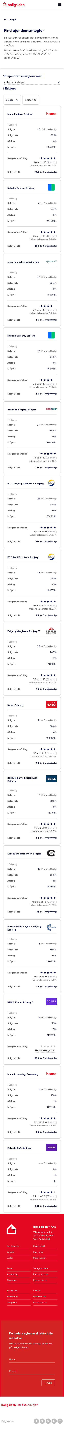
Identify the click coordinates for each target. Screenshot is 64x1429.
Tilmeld (48, 1382)
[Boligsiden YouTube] (60, 1421)
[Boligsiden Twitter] (42, 1421)
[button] (32, 82)
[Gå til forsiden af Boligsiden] (29, 4)
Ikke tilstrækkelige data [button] (45, 1050)
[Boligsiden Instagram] (48, 1421)
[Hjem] (11, 1232)
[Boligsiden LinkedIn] (54, 1421)
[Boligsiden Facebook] (36, 1421)
